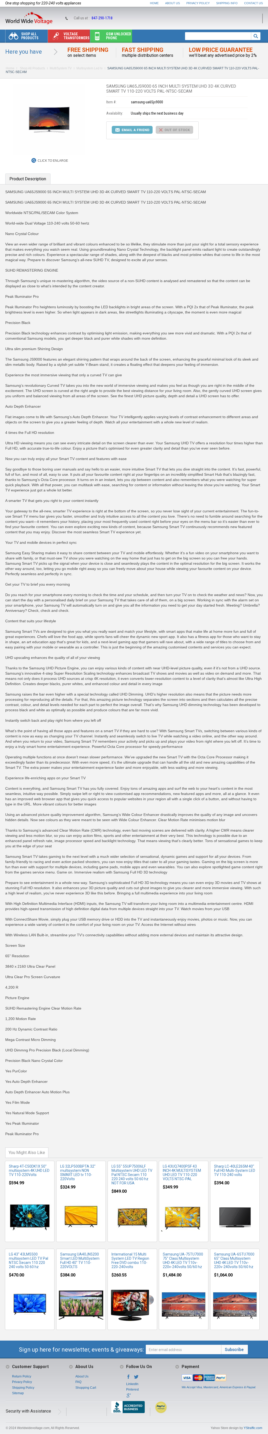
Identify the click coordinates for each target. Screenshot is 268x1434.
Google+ (128, 1397)
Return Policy (21, 1376)
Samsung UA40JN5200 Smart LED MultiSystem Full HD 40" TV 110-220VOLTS (79, 1260)
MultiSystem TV (61, 68)
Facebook (128, 1378)
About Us (172, 3)
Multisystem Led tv (89, 68)
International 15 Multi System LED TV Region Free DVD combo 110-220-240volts (130, 1260)
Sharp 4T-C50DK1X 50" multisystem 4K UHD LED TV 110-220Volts (29, 1170)
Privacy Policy (198, 3)
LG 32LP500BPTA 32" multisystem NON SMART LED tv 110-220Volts (78, 1172)
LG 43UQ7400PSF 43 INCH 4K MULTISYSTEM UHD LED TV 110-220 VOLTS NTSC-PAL (182, 1172)
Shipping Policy (23, 1388)
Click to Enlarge (53, 161)
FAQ (78, 1382)
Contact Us (253, 3)
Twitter (136, 1378)
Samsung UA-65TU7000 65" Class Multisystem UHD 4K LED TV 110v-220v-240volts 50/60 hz (234, 1260)
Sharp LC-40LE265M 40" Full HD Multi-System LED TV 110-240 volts (234, 1170)
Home (154, 3)
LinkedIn (132, 1384)
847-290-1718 (102, 18)
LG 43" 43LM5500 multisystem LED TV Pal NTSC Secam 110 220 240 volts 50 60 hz (28, 1260)
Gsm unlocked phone (118, 36)
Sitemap (18, 1393)
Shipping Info (227, 3)
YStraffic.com (253, 1428)
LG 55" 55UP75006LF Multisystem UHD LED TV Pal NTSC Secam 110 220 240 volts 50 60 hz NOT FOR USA (131, 1174)
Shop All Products (29, 36)
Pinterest (132, 1389)
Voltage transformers (77, 36)
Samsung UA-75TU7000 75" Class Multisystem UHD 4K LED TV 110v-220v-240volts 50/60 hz (183, 1260)
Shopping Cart (85, 1388)
